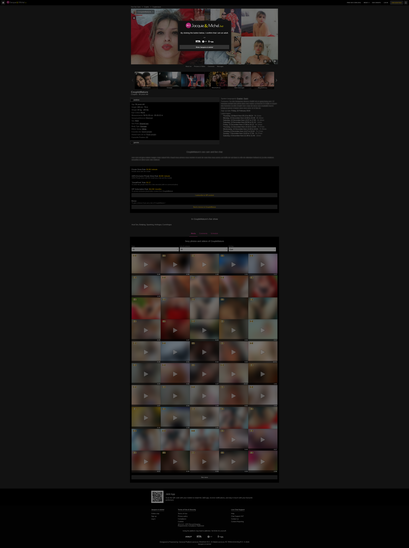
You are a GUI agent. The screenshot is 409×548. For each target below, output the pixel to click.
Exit (204, 37)
